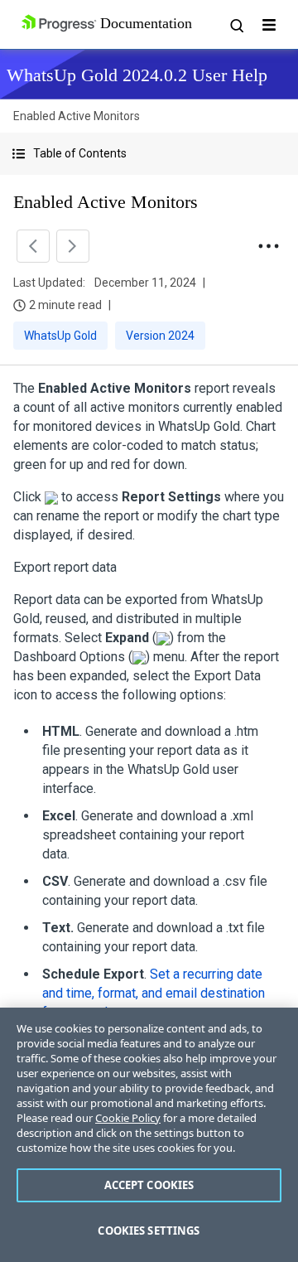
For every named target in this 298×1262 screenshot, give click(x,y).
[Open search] (235, 25)
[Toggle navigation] (269, 25)
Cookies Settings (148, 1230)
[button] (149, 154)
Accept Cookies (149, 1184)
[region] (149, 1135)
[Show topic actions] (268, 246)
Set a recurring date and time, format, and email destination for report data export (153, 993)
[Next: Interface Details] (73, 246)
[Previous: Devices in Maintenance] (33, 246)
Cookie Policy (128, 1117)
